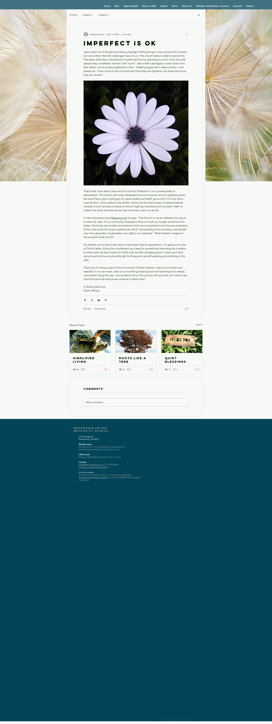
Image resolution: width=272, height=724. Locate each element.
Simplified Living (84, 359)
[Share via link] (105, 300)
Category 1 (88, 15)
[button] (199, 15)
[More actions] (186, 34)
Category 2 (103, 15)
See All (199, 324)
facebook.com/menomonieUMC (93, 467)
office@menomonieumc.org (91, 464)
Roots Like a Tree (132, 359)
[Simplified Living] (90, 341)
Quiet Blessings (175, 359)
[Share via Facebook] (85, 300)
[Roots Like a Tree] (136, 341)
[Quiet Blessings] (182, 341)
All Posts (73, 15)
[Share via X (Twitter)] (92, 300)
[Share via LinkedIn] (98, 300)
